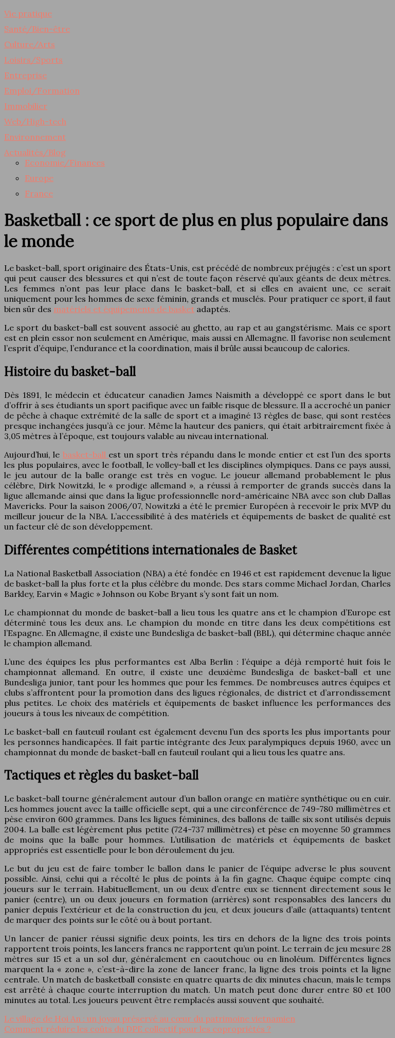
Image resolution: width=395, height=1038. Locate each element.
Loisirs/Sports (33, 59)
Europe (39, 178)
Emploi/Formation (42, 90)
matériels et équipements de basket (123, 309)
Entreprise (25, 75)
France (39, 193)
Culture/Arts (29, 44)
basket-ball (86, 454)
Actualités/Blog (35, 152)
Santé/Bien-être (37, 29)
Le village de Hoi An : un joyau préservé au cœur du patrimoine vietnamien (149, 1018)
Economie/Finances (65, 162)
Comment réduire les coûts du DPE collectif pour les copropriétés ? (137, 1029)
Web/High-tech (35, 121)
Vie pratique (28, 13)
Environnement (35, 137)
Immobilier (25, 106)
